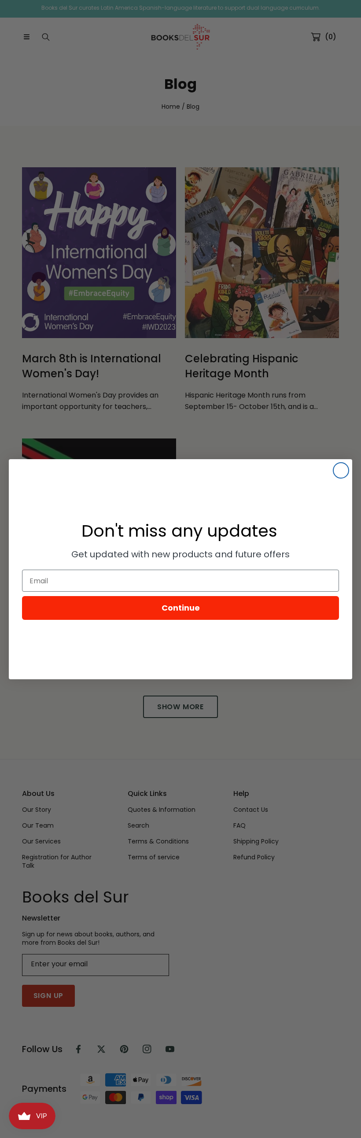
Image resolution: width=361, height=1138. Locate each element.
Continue (181, 607)
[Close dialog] (341, 470)
